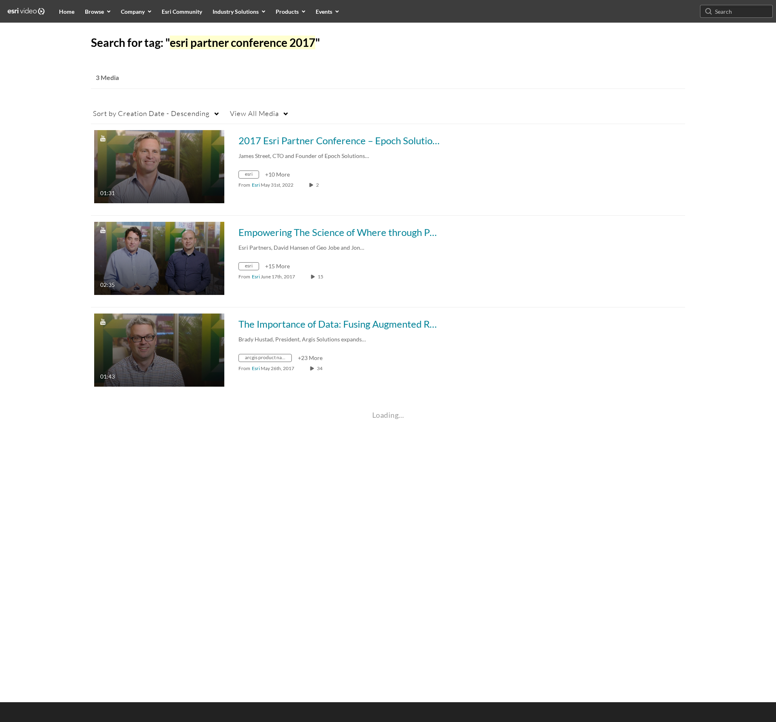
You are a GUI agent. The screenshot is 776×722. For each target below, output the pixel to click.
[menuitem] (67, 11)
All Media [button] (254, 113)
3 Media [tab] (107, 77)
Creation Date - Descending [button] (151, 113)
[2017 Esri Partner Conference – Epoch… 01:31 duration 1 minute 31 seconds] (159, 165)
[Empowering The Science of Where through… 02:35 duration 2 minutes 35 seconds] (159, 257)
